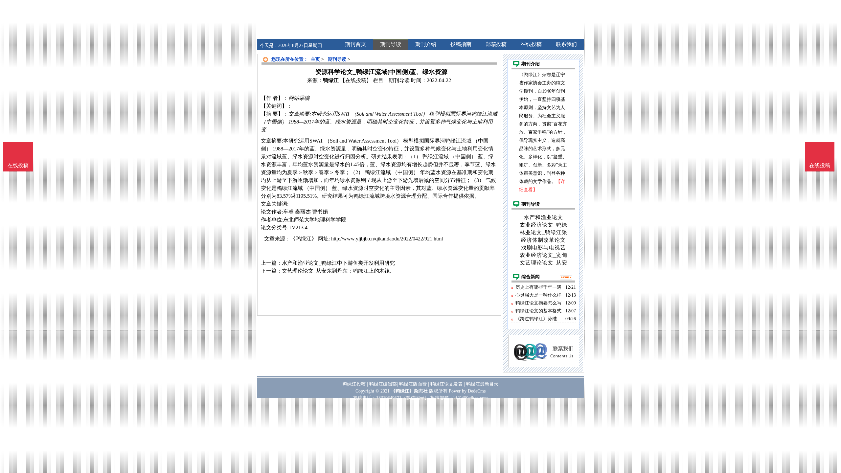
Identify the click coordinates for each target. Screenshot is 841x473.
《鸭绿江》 (303, 238)
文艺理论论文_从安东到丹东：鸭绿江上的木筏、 (338, 271)
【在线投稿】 (356, 80)
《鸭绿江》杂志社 (409, 391)
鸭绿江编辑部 (383, 384)
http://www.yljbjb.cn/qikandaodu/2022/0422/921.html (387, 238)
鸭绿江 (331, 80)
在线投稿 (819, 165)
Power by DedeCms (467, 391)
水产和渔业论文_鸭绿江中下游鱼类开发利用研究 (338, 263)
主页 (315, 59)
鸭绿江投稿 (354, 384)
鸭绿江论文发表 (446, 384)
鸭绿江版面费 (413, 384)
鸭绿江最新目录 (482, 384)
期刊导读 (337, 59)
